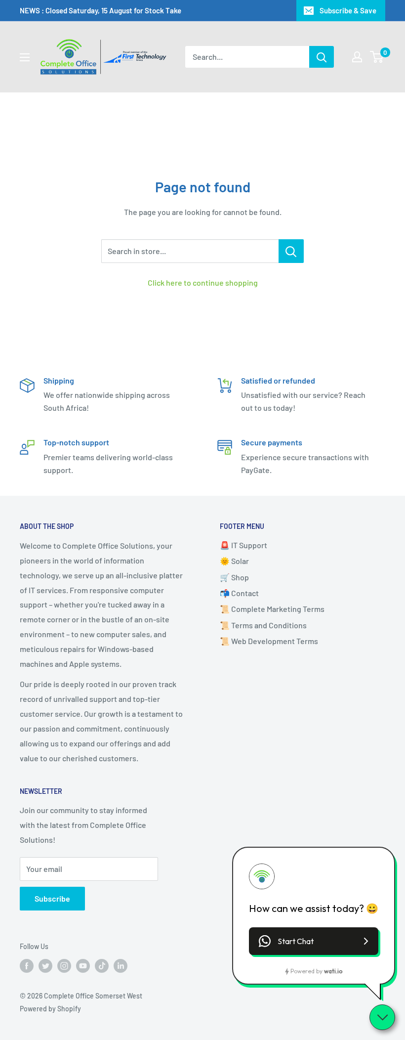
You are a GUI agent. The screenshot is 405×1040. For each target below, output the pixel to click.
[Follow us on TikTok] (102, 965)
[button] (313, 941)
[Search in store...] (291, 251)
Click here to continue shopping (203, 282)
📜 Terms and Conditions (263, 625)
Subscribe (52, 898)
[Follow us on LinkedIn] (120, 965)
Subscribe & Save (348, 10)
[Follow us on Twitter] (45, 965)
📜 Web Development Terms (269, 641)
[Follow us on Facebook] (27, 965)
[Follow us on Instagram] (64, 965)
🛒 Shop (234, 577)
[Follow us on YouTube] (83, 965)
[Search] (321, 57)
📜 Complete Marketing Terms (272, 608)
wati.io (333, 971)
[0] (377, 57)
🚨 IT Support (243, 545)
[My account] (357, 56)
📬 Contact (239, 593)
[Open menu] (25, 57)
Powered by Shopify (50, 1008)
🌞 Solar (234, 560)
